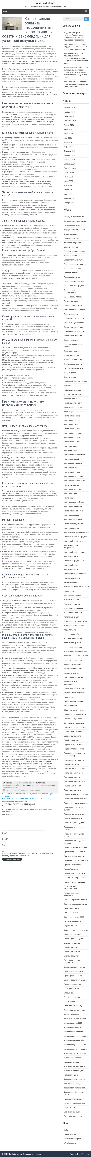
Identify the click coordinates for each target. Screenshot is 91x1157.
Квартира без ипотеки (73, 613)
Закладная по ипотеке (73, 364)
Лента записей (70, 1134)
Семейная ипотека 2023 (74, 917)
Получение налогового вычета (73, 809)
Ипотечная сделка (71, 528)
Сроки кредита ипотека (73, 976)
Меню (5, 11)
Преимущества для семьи (74, 852)
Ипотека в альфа (71, 446)
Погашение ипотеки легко (74, 781)
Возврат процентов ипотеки (75, 264)
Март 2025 (68, 147)
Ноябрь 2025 (69, 112)
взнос (11, 790)
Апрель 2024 (69, 190)
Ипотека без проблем (73, 433)
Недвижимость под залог (74, 693)
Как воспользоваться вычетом (76, 587)
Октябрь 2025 (69, 116)
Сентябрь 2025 (70, 121)
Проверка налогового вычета (76, 860)
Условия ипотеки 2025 (73, 1023)
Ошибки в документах (73, 736)
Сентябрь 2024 (70, 168)
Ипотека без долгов (72, 420)
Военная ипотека (71, 247)
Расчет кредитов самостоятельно (70, 887)
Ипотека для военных (73, 463)
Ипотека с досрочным (73, 519)
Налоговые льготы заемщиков (71, 683)
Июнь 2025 (68, 134)
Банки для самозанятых (74, 217)
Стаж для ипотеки (71, 989)
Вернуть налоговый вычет (74, 230)
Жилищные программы (73, 360)
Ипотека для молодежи (73, 476)
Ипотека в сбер (70, 450)
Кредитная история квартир (75, 651)
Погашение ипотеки (72, 777)
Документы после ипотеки (74, 331)
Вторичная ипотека (72, 277)
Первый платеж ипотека (74, 749)
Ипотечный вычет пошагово (75, 552)
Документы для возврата (74, 323)
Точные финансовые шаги (75, 1019)
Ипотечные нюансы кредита (75, 537)
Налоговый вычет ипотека (75, 688)
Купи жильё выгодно (72, 664)
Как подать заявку (71, 600)
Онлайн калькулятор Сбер (75, 719)
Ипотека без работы (72, 437)
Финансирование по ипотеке (76, 1079)
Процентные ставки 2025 (74, 873)
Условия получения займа (74, 1040)
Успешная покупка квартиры (75, 1066)
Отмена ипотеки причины (74, 732)
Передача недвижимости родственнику (74, 754)
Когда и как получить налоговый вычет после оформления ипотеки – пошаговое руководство (74, 36)
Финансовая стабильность (75, 1088)
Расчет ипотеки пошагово (74, 882)
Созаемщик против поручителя (72, 961)
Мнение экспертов (71, 673)
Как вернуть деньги (72, 578)
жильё (17, 790)
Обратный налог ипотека (74, 710)
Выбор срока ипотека (73, 297)
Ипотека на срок (70, 498)
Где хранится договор (73, 301)
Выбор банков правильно (74, 281)
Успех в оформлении (72, 1058)
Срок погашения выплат (74, 971)
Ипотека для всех (71, 468)
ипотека (24, 790)
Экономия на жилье (72, 1112)
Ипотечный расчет (71, 569)
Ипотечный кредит (71, 556)
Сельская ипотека (71, 908)
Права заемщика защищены (75, 847)
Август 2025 (69, 125)
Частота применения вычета (76, 1103)
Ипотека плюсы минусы (74, 511)
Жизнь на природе (71, 355)
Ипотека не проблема (73, 506)
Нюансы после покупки (73, 701)
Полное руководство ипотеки (76, 794)
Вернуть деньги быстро (73, 225)
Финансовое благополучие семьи (75, 1093)
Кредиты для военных (73, 660)
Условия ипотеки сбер (73, 1027)
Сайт (4, 845)
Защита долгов (70, 373)
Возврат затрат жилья (73, 260)
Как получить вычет (72, 604)
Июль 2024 (68, 177)
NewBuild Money (45, 3)
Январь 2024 (69, 203)
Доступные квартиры (72, 351)
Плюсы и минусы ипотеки (74, 769)
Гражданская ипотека (73, 305)
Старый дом (69, 993)
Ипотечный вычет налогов (75, 541)
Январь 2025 (69, 155)
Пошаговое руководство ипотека (74, 835)
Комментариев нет (26, 783)
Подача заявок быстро (73, 786)
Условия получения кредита (75, 1049)
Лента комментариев (72, 1139)
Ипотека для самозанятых (75, 481)
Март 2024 (68, 194)
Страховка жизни (71, 1001)
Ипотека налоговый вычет (75, 502)
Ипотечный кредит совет (74, 561)
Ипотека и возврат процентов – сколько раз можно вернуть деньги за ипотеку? (76, 84)
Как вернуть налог (71, 582)
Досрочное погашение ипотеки (73, 345)
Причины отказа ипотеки (74, 856)
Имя (4, 833)
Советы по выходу (71, 947)
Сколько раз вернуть (72, 921)
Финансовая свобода (72, 1083)
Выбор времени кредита (74, 286)
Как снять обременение (73, 608)
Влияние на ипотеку (72, 238)
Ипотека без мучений (72, 424)
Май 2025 (68, 138)
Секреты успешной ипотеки (75, 904)
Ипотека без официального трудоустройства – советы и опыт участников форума (75, 46)
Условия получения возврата (76, 1036)
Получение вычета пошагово (76, 803)
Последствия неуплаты (73, 818)
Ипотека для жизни (72, 472)
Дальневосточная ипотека (75, 310)
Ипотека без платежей (73, 429)
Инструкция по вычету (73, 403)
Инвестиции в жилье (72, 399)
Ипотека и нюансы (71, 485)
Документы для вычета (73, 327)
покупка (31, 790)
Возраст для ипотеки (72, 268)
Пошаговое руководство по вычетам (75, 842)
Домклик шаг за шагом (73, 336)
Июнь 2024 (68, 181)
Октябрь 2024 (69, 164)
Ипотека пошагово (71, 515)
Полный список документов (75, 799)
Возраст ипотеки (71, 273)
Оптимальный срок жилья (74, 723)
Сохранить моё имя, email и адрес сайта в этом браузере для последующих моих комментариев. (27, 854)
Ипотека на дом (70, 494)
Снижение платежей (72, 934)
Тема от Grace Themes (79, 1154)
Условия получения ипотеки (75, 1045)
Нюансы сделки (70, 706)
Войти (66, 1130)
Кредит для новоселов (73, 647)
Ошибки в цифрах (71, 740)
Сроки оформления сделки (75, 980)
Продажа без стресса (73, 865)
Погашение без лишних (73, 773)
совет (37, 790)
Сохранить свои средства (74, 967)
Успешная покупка (11, 788)
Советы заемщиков (72, 943)
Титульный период (71, 1014)
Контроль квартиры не (73, 638)
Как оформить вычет (72, 595)
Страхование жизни (72, 997)
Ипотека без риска (71, 442)
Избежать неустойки (72, 394)
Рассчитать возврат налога (75, 878)
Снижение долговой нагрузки (76, 930)
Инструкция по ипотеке (73, 407)
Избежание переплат (72, 390)
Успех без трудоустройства (75, 1053)
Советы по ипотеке (40, 785)
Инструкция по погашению (75, 411)
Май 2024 (68, 185)
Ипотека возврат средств (74, 455)
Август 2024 (69, 172)
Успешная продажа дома (74, 1071)
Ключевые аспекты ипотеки (75, 621)
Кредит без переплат (72, 643)
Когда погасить (70, 630)
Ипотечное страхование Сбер (76, 532)
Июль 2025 (68, 129)
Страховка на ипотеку (73, 1006)
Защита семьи (70, 377)
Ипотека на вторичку (72, 489)
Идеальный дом (70, 386)
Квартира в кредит (71, 617)
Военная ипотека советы (74, 256)
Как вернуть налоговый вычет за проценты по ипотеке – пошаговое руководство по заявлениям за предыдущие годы (76, 72)
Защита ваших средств (73, 368)
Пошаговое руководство (74, 823)
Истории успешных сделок (75, 574)
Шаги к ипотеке (70, 1108)
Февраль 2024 (70, 198)
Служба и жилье (70, 926)
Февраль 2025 (70, 151)
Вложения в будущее (72, 243)
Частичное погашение (73, 1099)
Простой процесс (71, 869)
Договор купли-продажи (74, 318)
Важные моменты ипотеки (75, 221)
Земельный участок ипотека (75, 381)
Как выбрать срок (71, 591)
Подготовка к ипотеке (73, 790)
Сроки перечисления (72, 984)
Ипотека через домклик (73, 524)
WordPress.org (70, 1143)
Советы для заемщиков (73, 939)
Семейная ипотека (71, 913)
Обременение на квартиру (75, 714)
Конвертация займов (72, 634)
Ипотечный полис (71, 565)
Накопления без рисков (73, 677)
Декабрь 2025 (69, 108)
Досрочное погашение (73, 340)
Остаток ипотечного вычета (75, 727)
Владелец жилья (71, 234)
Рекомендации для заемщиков (71, 894)
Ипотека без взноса (72, 416)
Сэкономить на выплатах (74, 1010)
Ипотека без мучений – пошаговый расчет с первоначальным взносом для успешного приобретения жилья (76, 58)
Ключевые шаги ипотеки (74, 625)
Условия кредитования (73, 1032)
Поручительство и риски (74, 814)
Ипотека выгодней (71, 459)
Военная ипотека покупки (74, 251)
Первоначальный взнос (13, 785)
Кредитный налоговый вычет (76, 656)
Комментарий (8, 815)
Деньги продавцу (71, 314)
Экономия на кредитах (73, 1116)
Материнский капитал (73, 669)
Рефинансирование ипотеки (75, 900)
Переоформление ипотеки (75, 760)
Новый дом (68, 697)
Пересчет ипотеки (71, 764)
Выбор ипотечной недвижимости (71, 291)
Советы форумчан (71, 956)
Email (5, 839)
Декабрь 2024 (69, 160)
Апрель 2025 (69, 142)
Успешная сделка (71, 1075)
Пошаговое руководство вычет (74, 828)
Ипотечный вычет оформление (71, 546)
